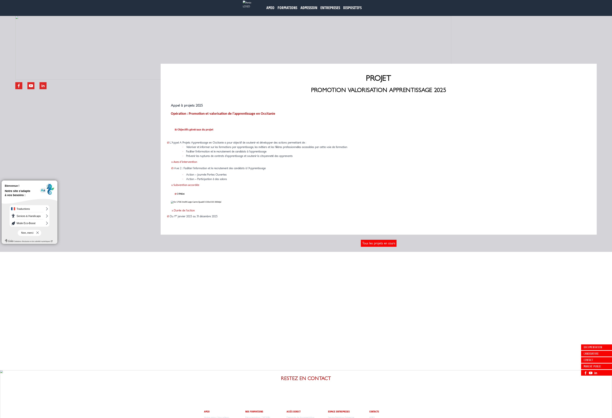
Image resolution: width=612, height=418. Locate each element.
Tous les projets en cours (378, 243)
